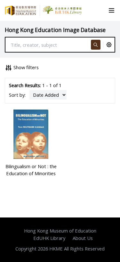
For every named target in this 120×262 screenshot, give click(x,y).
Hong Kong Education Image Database (55, 30)
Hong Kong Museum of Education (60, 230)
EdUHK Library (49, 238)
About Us (83, 238)
